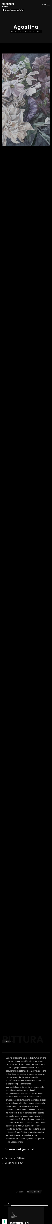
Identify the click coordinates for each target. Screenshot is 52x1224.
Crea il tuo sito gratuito (14, 10)
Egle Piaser (8, 5)
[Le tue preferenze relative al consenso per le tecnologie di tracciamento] (4, 1221)
